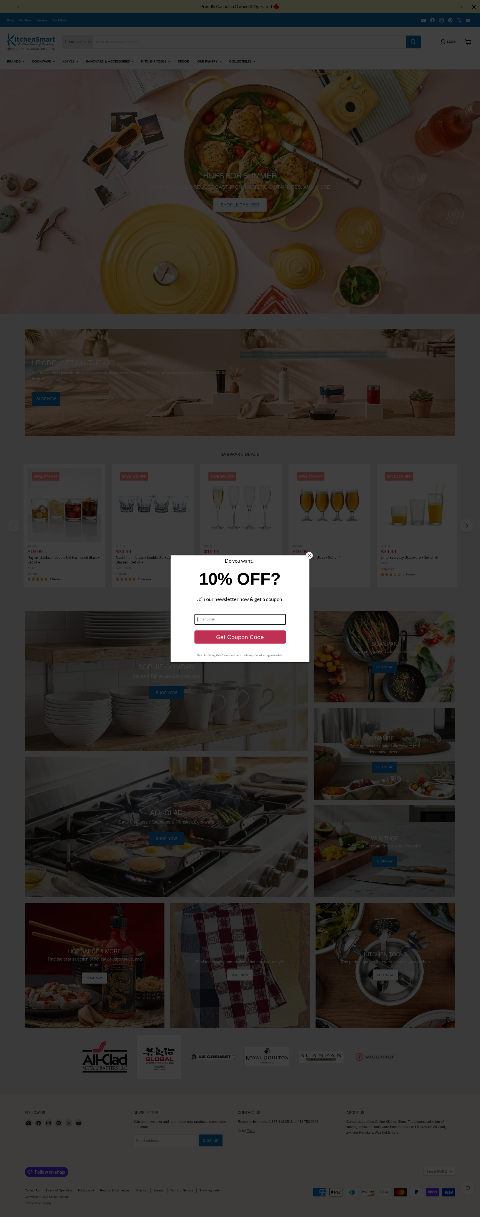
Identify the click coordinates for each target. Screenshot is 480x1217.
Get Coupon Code (240, 637)
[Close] (309, 555)
